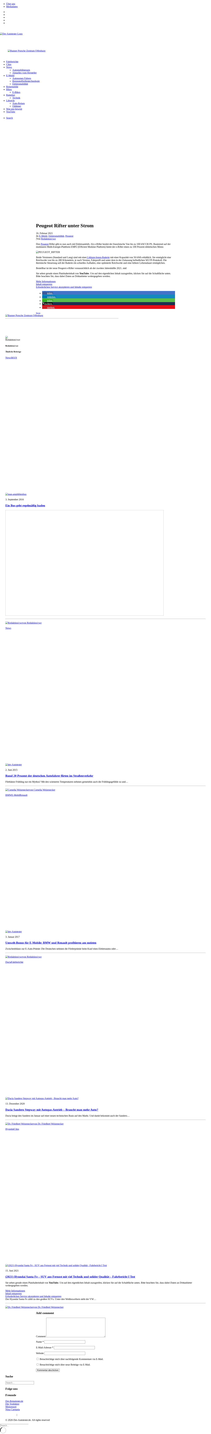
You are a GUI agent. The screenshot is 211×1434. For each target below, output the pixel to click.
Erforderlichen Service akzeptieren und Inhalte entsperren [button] (64, 287)
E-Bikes (16, 92)
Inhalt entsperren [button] (44, 284)
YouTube (10, 111)
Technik (16, 97)
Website (40, 1353)
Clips (8, 64)
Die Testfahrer (12, 1404)
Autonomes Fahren (21, 78)
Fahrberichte (12, 61)
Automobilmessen (21, 70)
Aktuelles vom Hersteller (24, 72)
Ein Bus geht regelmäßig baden (25, 505)
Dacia (8, 962)
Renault (23, 795)
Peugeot (69, 236)
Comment (41, 1336)
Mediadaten (12, 6)
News (9, 67)
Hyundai (9, 1129)
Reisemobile (12, 86)
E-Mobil (10, 75)
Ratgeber (10, 95)
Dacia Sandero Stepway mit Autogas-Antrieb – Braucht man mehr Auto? (51, 1109)
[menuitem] (108, 3)
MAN (14, 357)
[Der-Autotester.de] (105, 38)
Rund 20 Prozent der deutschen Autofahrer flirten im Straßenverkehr (49, 775)
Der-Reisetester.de (14, 1401)
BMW (8, 795)
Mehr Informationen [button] (46, 281)
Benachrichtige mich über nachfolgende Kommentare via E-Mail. (71, 1359)
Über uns (10, 3)
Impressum (10, 1414)
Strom (38, 313)
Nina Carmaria (12, 1409)
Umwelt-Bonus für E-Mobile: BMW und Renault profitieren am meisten (50, 942)
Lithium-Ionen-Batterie (98, 257)
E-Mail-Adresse (44, 1347)
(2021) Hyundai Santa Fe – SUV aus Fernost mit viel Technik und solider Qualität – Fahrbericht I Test (70, 1276)
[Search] (19, 1382)
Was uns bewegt (14, 109)
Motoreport (10, 1406)
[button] (47, 293)
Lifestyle (10, 100)
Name (40, 1341)
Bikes (9, 89)
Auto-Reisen (18, 103)
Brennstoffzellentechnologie (26, 81)
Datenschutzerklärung (28, 1414)
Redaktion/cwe (48, 238)
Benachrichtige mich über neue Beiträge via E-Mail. (65, 1364)
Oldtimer (16, 106)
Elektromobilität (20, 84)
